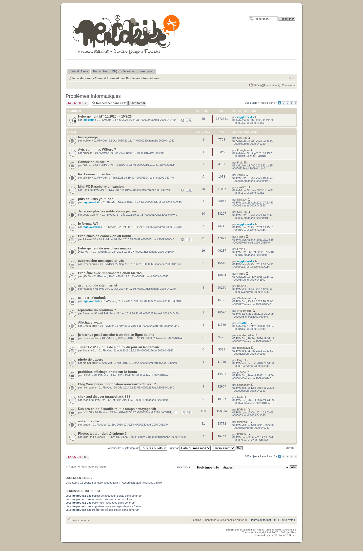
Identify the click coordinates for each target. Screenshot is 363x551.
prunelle (87, 152)
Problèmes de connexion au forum (104, 236)
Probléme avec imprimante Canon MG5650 (110, 273)
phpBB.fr (264, 532)
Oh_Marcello (244, 298)
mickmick (242, 421)
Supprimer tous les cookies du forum (225, 519)
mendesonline (91, 338)
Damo (240, 286)
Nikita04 (242, 199)
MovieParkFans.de (285, 529)
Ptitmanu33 (89, 239)
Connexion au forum (93, 162)
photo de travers (90, 359)
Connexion (288, 85)
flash (85, 399)
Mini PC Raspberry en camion (101, 186)
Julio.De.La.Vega (93, 436)
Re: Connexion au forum (96, 174)
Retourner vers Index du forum (87, 466)
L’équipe (196, 519)
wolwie (87, 140)
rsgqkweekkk (245, 117)
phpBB (273, 535)
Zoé (85, 189)
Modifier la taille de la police (291, 77)
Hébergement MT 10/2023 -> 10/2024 (105, 116)
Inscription (270, 85)
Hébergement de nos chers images (104, 248)
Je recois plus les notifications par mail (108, 211)
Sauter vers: (183, 467)
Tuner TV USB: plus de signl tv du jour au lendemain (118, 347)
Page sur (267, 102)
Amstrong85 (90, 313)
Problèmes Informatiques (142, 78)
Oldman (87, 165)
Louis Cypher (91, 214)
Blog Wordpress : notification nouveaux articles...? (117, 384)
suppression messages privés (101, 261)
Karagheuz (243, 150)
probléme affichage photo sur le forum (107, 372)
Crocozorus (90, 264)
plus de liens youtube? (95, 199)
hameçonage (88, 137)
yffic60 (87, 177)
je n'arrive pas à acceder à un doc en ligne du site (116, 335)
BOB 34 (87, 412)
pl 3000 (87, 375)
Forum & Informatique (109, 78)
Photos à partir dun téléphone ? (102, 433)
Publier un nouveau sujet (77, 103)
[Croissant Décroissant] (227, 448)
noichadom (89, 387)
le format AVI (88, 223)
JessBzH (242, 323)
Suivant (289, 447)
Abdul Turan (264, 529)
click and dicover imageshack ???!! (105, 396)
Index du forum (82, 78)
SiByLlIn (242, 137)
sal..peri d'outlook (92, 298)
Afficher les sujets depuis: (124, 448)
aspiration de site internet (97, 285)
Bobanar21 (89, 350)
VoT (87, 251)
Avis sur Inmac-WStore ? (97, 149)
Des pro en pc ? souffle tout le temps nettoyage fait (117, 409)
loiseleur (88, 119)
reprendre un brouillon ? (97, 310)
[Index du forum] (126, 33)
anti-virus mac (89, 421)
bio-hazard (89, 362)
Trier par (174, 448)
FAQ (256, 85)
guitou (86, 424)
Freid (240, 162)
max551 (242, 187)
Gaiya (240, 360)
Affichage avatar (90, 322)
